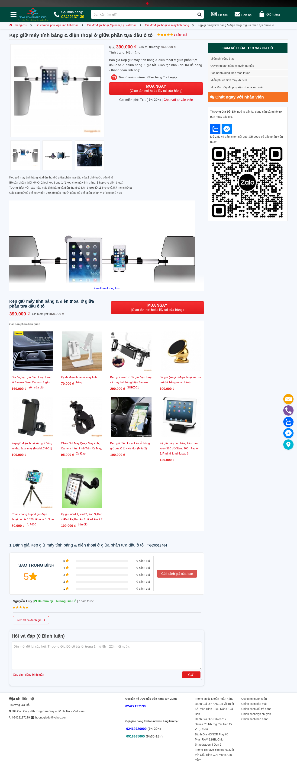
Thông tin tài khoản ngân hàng (214, 698)
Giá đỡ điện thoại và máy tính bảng (167, 25)
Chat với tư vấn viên (178, 100)
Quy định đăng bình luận (28, 674)
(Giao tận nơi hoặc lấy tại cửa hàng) (156, 88)
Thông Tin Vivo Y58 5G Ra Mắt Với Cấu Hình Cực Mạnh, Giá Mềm (214, 755)
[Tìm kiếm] (199, 14)
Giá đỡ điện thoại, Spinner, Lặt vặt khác (111, 25)
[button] (101, 155)
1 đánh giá (180, 34)
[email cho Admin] (288, 399)
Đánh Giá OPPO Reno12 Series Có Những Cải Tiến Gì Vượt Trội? (213, 724)
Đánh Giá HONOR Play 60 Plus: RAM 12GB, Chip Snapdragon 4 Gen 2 (211, 739)
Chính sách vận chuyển (256, 714)
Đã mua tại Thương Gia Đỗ (56, 601)
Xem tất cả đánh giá (30, 619)
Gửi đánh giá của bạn (177, 573)
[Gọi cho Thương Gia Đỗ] (288, 410)
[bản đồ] (288, 444)
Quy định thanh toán (254, 698)
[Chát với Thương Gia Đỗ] (215, 129)
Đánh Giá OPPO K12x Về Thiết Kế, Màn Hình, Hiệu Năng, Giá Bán (214, 709)
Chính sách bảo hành (254, 719)
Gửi (191, 675)
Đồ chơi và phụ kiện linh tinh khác (57, 25)
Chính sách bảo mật (254, 704)
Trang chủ (20, 25)
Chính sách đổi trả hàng (256, 709)
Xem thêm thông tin (106, 288)
